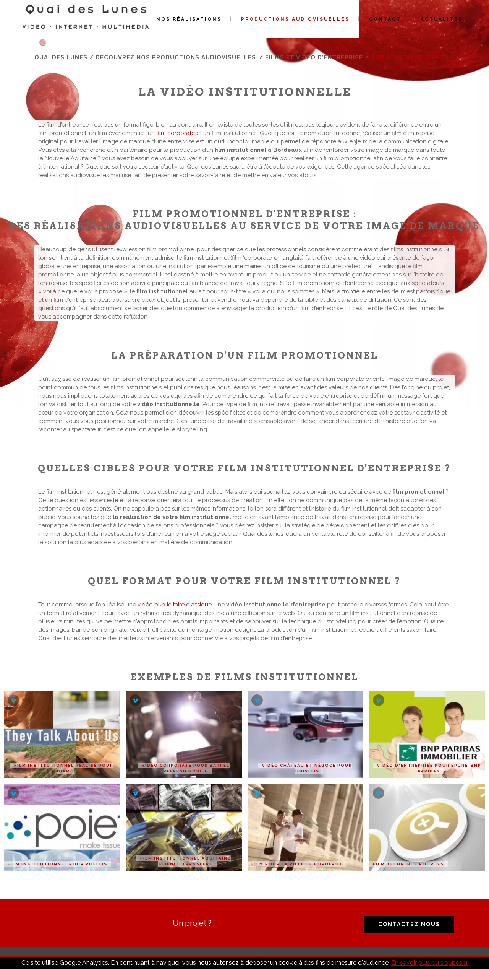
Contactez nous (409, 924)
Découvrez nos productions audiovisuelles (176, 57)
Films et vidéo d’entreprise (314, 57)
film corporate (175, 133)
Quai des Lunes (60, 57)
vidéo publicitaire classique (175, 604)
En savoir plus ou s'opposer (429, 962)
